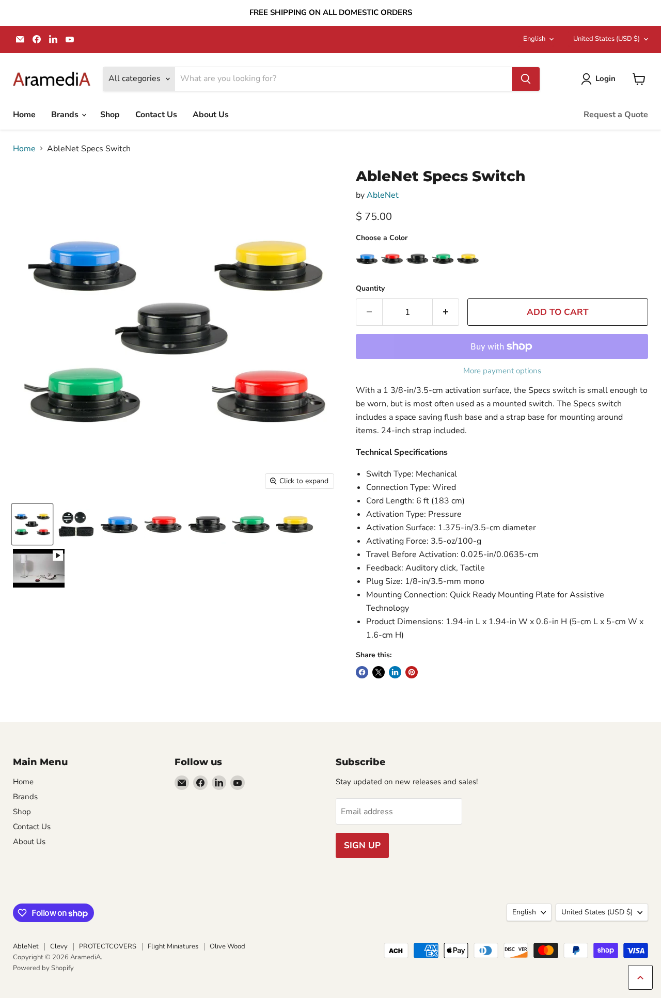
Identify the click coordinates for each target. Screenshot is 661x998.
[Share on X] (378, 672)
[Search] (526, 79)
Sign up (362, 845)
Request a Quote (616, 114)
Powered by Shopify (43, 968)
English (534, 38)
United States (606, 38)
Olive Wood (227, 946)
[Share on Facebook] (362, 672)
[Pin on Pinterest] (411, 672)
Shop (110, 114)
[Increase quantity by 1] (446, 312)
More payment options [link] (502, 371)
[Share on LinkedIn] (395, 672)
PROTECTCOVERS (107, 946)
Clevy (59, 946)
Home (24, 114)
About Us (211, 114)
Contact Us (156, 114)
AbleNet (383, 195)
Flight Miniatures (173, 946)
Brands (66, 114)
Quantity (370, 288)
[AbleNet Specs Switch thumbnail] (32, 524)
